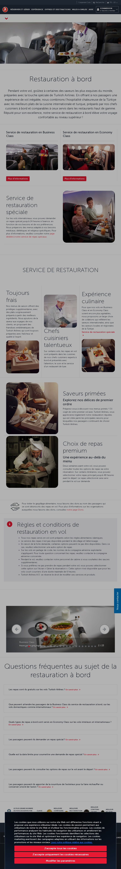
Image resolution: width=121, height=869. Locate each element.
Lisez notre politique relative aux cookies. (71, 842)
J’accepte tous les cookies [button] (60, 848)
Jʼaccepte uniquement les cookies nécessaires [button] (60, 854)
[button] (60, 861)
